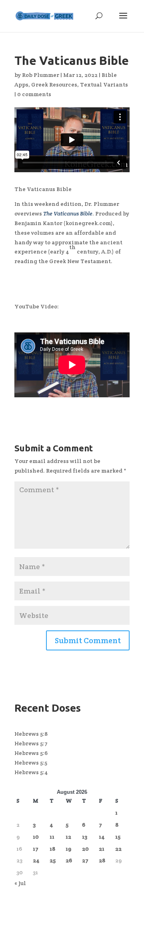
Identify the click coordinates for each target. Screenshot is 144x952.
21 (101, 848)
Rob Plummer (40, 74)
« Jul (20, 883)
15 (117, 836)
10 (36, 836)
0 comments (34, 94)
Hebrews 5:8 (31, 733)
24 (36, 860)
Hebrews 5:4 (31, 772)
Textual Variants (104, 84)
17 (35, 848)
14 (102, 836)
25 (53, 860)
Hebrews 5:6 (31, 753)
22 (118, 848)
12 (68, 836)
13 (84, 836)
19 (68, 848)
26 (69, 860)
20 (85, 848)
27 (85, 860)
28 (102, 860)
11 (52, 836)
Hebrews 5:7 (31, 743)
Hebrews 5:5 (30, 762)
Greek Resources (54, 84)
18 (52, 848)
